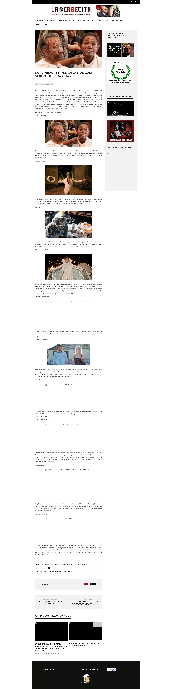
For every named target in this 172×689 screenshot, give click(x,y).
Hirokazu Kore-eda (81, 560)
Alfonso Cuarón (41, 560)
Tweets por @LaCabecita (50, 669)
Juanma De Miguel (41, 647)
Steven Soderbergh (55, 571)
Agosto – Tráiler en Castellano (52, 602)
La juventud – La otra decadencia (80, 644)
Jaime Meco (40, 80)
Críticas (40, 20)
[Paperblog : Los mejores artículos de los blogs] (111, 671)
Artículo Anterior (50, 599)
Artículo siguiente (87, 599)
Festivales (83, 20)
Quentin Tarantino (66, 567)
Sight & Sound (78, 95)
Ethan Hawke (53, 560)
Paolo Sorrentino (42, 567)
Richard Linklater (80, 567)
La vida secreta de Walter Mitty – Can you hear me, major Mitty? (83, 603)
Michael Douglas (66, 564)
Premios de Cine (67, 20)
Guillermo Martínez (76, 648)
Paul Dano (53, 567)
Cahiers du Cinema (84, 93)
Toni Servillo (68, 571)
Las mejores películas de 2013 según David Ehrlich (51, 644)
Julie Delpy (55, 564)
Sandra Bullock (41, 571)
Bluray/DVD (117, 20)
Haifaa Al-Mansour (66, 560)
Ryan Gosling (93, 567)
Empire (46, 93)
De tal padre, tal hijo (69, 504)
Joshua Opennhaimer (42, 564)
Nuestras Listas (100, 20)
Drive (100, 452)
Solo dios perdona (42, 420)
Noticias (51, 20)
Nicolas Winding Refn (81, 564)
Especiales (41, 24)
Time (50, 93)
